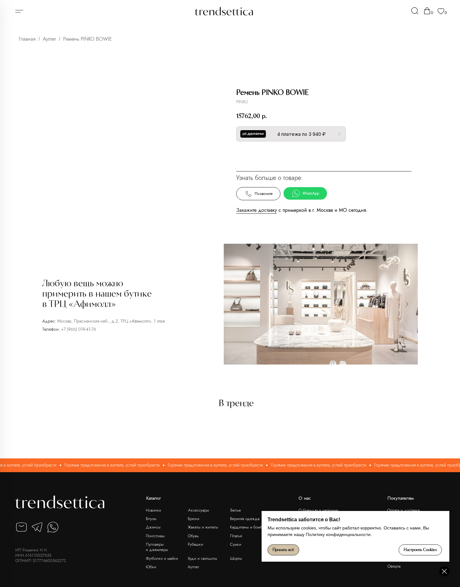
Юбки (151, 567)
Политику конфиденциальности (338, 534)
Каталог (153, 498)
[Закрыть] (444, 571)
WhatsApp (310, 193)
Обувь (193, 536)
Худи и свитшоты (202, 558)
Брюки (193, 519)
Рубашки (195, 544)
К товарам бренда (322, 154)
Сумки (235, 544)
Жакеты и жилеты (203, 527)
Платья (236, 536)
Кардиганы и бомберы (249, 527)
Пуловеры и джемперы (157, 547)
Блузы (151, 519)
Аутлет (49, 39)
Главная (27, 39)
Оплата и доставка (403, 510)
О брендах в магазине (318, 510)
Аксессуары (198, 510)
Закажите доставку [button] (256, 210)
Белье (235, 510)
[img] (415, 11)
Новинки (153, 510)
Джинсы (153, 527)
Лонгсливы (155, 536)
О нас (305, 498)
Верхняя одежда (244, 519)
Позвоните (264, 194)
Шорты (236, 558)
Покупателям (400, 498)
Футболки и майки (162, 558)
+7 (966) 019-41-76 (78, 329)
